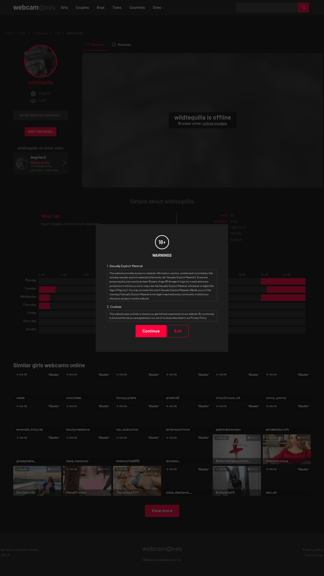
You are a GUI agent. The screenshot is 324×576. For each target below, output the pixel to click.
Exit (178, 331)
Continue (151, 331)
